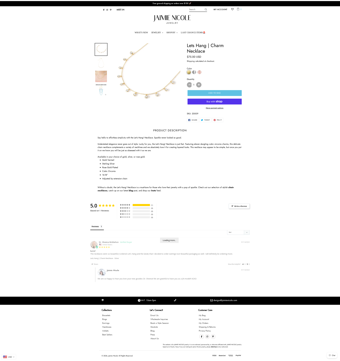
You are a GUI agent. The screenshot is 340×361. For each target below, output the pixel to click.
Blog (152, 330)
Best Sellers (107, 334)
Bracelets (106, 315)
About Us (154, 338)
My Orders (203, 323)
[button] (243, 264)
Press (152, 334)
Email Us (154, 315)
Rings (104, 319)
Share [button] (96, 264)
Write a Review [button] (240, 206)
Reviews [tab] (95, 226)
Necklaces (106, 327)
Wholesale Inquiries (159, 319)
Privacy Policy (205, 330)
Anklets (105, 330)
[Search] (206, 9)
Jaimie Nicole (113, 355)
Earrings (105, 323)
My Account (221, 9)
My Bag (202, 315)
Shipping (191, 61)
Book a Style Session (159, 323)
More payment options (214, 108)
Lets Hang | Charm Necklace (101, 258)
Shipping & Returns (207, 327)
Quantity (190, 79)
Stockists (154, 327)
